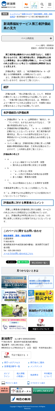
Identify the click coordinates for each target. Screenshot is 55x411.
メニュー (50, 5)
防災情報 (26, 5)
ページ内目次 (27, 38)
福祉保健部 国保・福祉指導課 (17, 235)
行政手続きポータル (34, 5)
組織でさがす (27, 14)
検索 (42, 5)
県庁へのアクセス (12, 362)
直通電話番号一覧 (12, 366)
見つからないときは (27, 270)
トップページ (15, 14)
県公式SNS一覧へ (40, 263)
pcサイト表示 (11, 383)
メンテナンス (36, 366)
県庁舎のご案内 (37, 362)
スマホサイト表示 (37, 383)
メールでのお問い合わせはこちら (18, 253)
